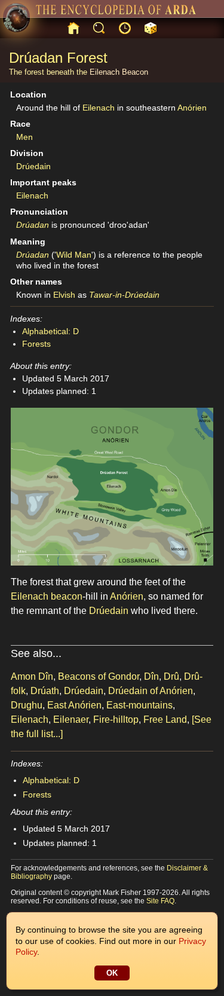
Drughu (26, 705)
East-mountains (139, 705)
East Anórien (74, 705)
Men (24, 137)
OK (112, 972)
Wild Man (73, 254)
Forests (36, 344)
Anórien (192, 107)
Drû (171, 676)
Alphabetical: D (50, 331)
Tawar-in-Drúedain (124, 295)
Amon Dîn (32, 676)
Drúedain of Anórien (150, 691)
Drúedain (33, 166)
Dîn (151, 676)
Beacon (135, 72)
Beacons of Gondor (98, 676)
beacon (66, 596)
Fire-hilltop (116, 719)
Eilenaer (70, 719)
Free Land (165, 719)
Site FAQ (160, 901)
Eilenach (104, 72)
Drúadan (32, 225)
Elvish (64, 295)
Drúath (44, 691)
